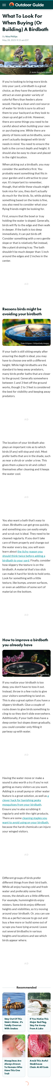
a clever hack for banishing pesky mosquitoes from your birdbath (25, 800)
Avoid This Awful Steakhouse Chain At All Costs (39, 1064)
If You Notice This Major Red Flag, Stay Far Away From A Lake (39, 1023)
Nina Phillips (11, 36)
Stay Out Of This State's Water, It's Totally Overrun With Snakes (13, 1023)
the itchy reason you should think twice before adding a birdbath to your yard (23, 556)
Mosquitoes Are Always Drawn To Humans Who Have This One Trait (13, 1067)
